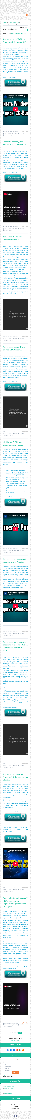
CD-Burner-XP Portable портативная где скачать (14, 443)
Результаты (6, 1075)
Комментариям (6, 35)
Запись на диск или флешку (11, 131)
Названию (17, 33)
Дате (12, 33)
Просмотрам (14, 35)
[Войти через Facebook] (14, 1050)
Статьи (10, 22)
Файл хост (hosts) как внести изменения (12, 238)
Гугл (6, 1064)
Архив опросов (13, 1075)
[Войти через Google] (20, 1050)
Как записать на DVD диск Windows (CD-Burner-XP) (15, 40)
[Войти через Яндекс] (17, 1050)
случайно (7, 1070)
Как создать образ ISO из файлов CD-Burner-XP (14, 348)
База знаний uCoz (8, 1093)
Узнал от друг (8, 1066)
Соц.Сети (7, 1068)
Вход (19, 1040)
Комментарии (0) (8, 135)
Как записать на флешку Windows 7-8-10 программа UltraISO (15, 777)
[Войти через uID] (8, 1050)
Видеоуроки (16, 22)
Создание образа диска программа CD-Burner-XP (14, 143)
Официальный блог (9, 1086)
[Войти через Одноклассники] (23, 1050)
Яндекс (6, 1062)
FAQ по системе (8, 1091)
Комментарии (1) (8, 891)
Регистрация (14, 1040)
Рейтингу (23, 33)
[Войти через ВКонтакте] (11, 1050)
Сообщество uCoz (9, 1088)
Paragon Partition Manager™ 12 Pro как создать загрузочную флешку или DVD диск (15, 902)
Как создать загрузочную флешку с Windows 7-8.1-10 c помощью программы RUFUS (15, 646)
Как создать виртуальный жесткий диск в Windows (14, 560)
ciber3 (15, 133)
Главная (5, 22)
